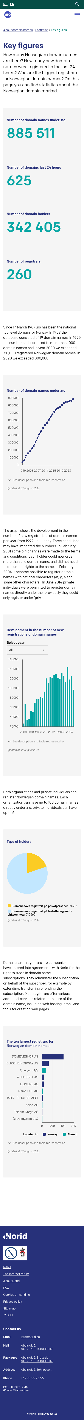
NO (5, 4)
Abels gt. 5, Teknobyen (36, 1370)
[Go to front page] (7, 14)
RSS (10, 1315)
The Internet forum (16, 1274)
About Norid (11, 1281)
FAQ (6, 1288)
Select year (16, 643)
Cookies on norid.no (16, 1295)
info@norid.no (30, 1337)
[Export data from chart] (73, 121)
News (7, 1267)
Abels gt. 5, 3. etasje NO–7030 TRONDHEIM (37, 1359)
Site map (9, 1308)
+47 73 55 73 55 (32, 1378)
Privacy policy (12, 1301)
